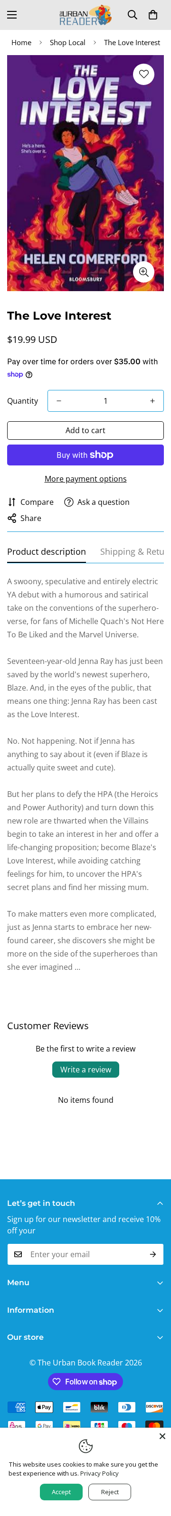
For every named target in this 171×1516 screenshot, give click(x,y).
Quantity (22, 401)
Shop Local (68, 42)
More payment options (86, 479)
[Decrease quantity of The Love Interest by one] (59, 400)
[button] (153, 15)
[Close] (162, 1436)
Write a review (85, 1069)
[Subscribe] (153, 1254)
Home (21, 42)
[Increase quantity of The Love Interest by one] (152, 400)
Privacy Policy (99, 1473)
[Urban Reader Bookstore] (85, 15)
